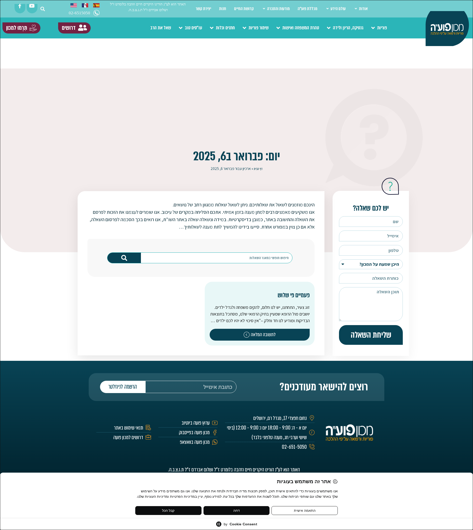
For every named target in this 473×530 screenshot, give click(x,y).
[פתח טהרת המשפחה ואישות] (278, 28)
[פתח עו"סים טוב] (181, 28)
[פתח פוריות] (373, 28)
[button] (43, 9)
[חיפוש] (124, 258)
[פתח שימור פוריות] (244, 28)
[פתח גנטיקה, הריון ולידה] (329, 28)
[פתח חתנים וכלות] (212, 28)
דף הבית (258, 168)
